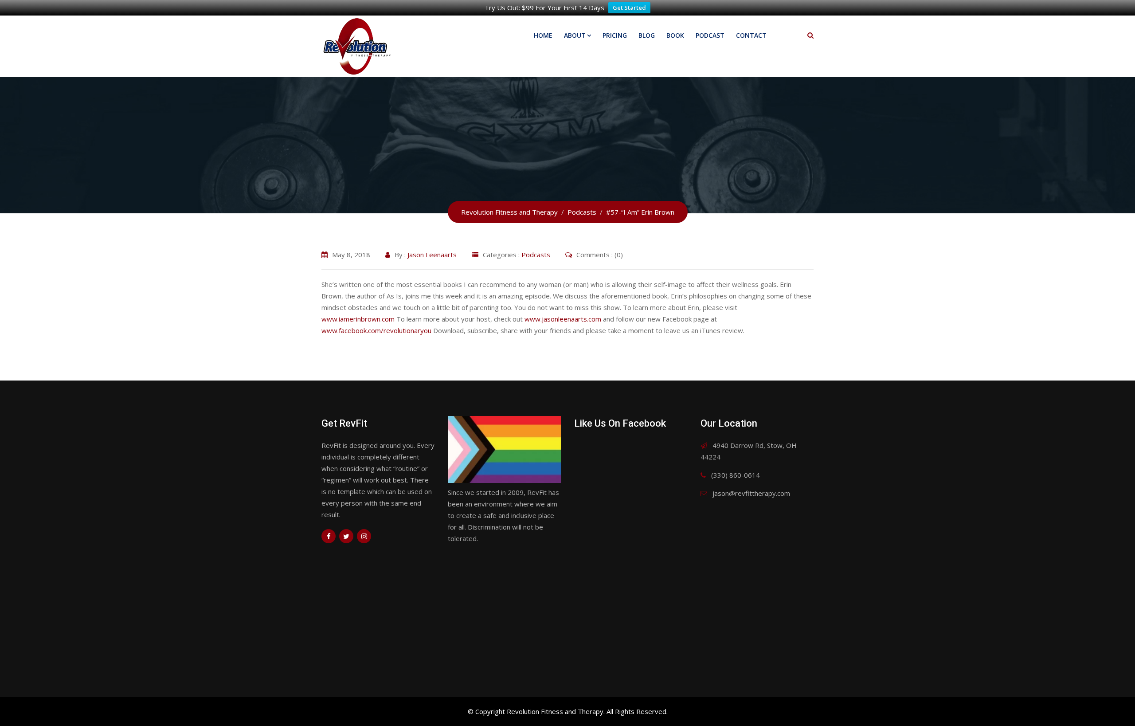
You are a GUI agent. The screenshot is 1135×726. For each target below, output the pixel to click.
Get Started (629, 8)
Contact (751, 35)
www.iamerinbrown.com (358, 318)
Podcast (710, 35)
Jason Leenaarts (432, 254)
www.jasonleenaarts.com (562, 318)
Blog (646, 35)
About (575, 35)
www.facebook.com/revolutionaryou (376, 330)
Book (675, 35)
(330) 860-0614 (735, 475)
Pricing (615, 35)
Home (543, 35)
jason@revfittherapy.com (751, 493)
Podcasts (535, 254)
